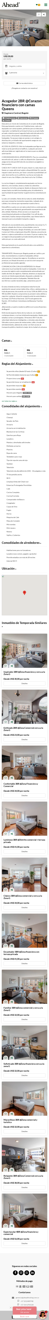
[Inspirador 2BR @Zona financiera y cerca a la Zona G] (24, 651)
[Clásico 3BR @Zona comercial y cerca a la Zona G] (24, 875)
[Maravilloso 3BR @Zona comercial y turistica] (24, 1099)
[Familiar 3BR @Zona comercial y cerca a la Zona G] (24, 987)
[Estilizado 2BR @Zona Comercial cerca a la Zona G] (24, 707)
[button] (24, 340)
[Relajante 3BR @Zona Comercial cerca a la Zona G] (24, 1155)
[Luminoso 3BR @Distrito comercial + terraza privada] (24, 819)
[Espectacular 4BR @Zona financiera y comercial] (24, 1211)
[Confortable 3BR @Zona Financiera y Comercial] (24, 763)
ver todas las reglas (9, 401)
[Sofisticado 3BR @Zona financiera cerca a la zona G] (24, 1043)
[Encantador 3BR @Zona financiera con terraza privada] (24, 931)
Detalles (25, 683)
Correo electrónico (25, 83)
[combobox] (27, 73)
